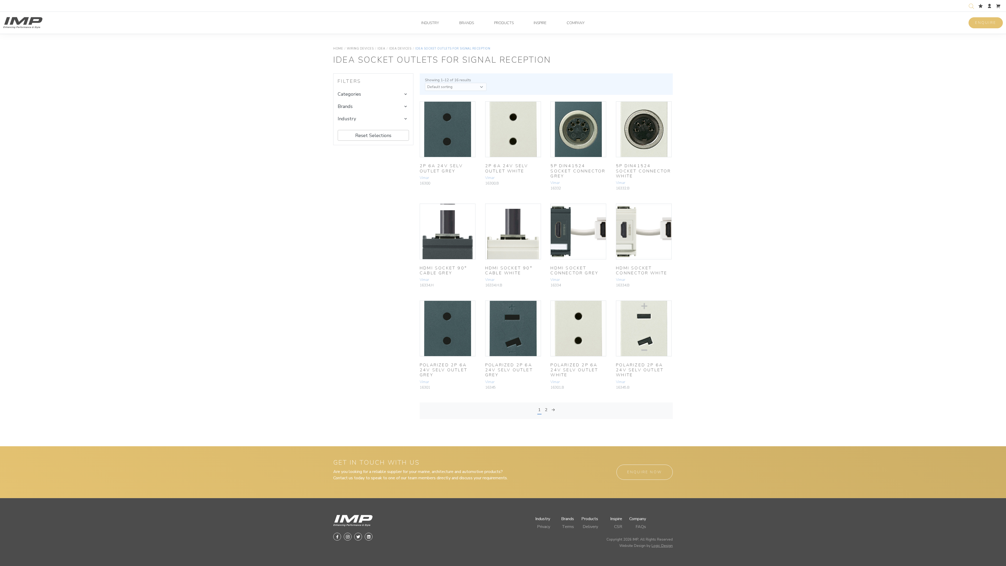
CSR (618, 527)
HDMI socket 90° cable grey (443, 270)
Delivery (590, 527)
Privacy (543, 527)
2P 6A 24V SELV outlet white (506, 168)
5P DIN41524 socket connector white (643, 171)
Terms (568, 527)
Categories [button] (349, 94)
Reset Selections (373, 135)
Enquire (985, 22)
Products (504, 22)
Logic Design (662, 545)
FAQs (641, 527)
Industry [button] (347, 119)
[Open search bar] (971, 5)
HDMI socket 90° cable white (509, 270)
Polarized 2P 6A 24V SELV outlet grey (443, 370)
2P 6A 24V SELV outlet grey (441, 168)
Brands (466, 22)
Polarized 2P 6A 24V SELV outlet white (574, 370)
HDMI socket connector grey (574, 270)
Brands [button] (345, 106)
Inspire (540, 22)
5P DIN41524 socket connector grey (577, 171)
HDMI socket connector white (641, 270)
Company (576, 22)
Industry (430, 22)
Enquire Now (644, 472)
